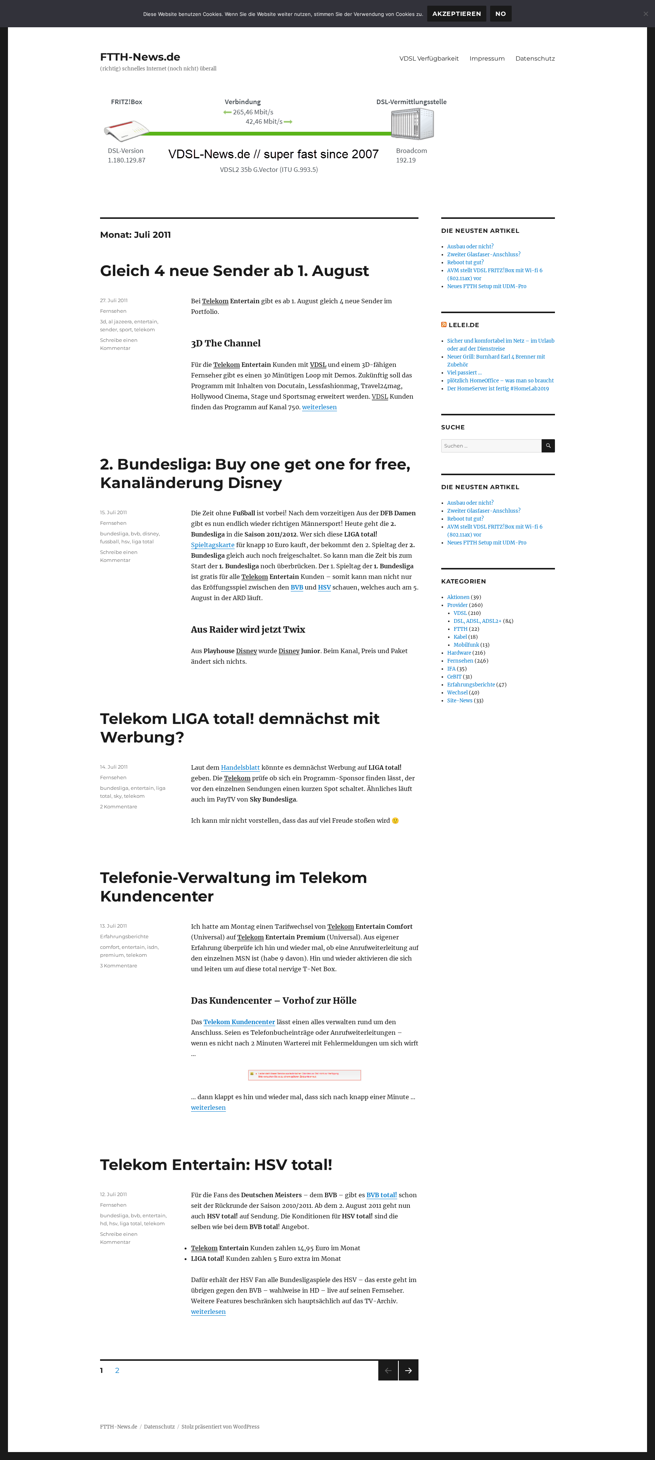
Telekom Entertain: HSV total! (216, 1164)
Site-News (460, 700)
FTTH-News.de (140, 56)
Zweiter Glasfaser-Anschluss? (483, 254)
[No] (645, 13)
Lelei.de (464, 325)
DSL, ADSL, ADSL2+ (478, 621)
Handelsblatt (240, 767)
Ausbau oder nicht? (470, 246)
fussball (109, 541)
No (500, 13)
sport (125, 329)
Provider (457, 605)
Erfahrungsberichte (124, 936)
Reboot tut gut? (465, 262)
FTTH (461, 629)
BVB (297, 587)
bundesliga (114, 533)
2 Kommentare (118, 806)
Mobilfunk (466, 645)
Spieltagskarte (213, 545)
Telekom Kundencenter (239, 1022)
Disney (246, 651)
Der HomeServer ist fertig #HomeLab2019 (498, 388)
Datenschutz (535, 58)
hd (103, 1223)
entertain (145, 321)
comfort (109, 947)
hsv (125, 541)
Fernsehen (113, 311)
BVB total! (382, 1195)
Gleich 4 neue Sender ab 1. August (234, 270)
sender (108, 329)
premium (112, 955)
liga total (143, 541)
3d (103, 321)
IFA (451, 669)
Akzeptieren (456, 13)
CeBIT (454, 677)
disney (151, 533)
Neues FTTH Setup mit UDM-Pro (487, 286)
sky (118, 796)
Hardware (459, 653)
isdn (152, 947)
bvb (135, 533)
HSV (324, 587)
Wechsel (457, 692)
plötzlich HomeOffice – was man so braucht (500, 380)
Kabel (460, 637)
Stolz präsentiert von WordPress (221, 1427)
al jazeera (120, 321)
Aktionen (458, 597)
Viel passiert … (464, 373)
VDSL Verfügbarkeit (429, 58)
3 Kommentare (118, 965)
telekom (144, 329)
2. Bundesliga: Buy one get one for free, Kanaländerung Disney (255, 473)
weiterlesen (319, 407)
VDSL (318, 364)
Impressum (487, 58)
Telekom (215, 301)
